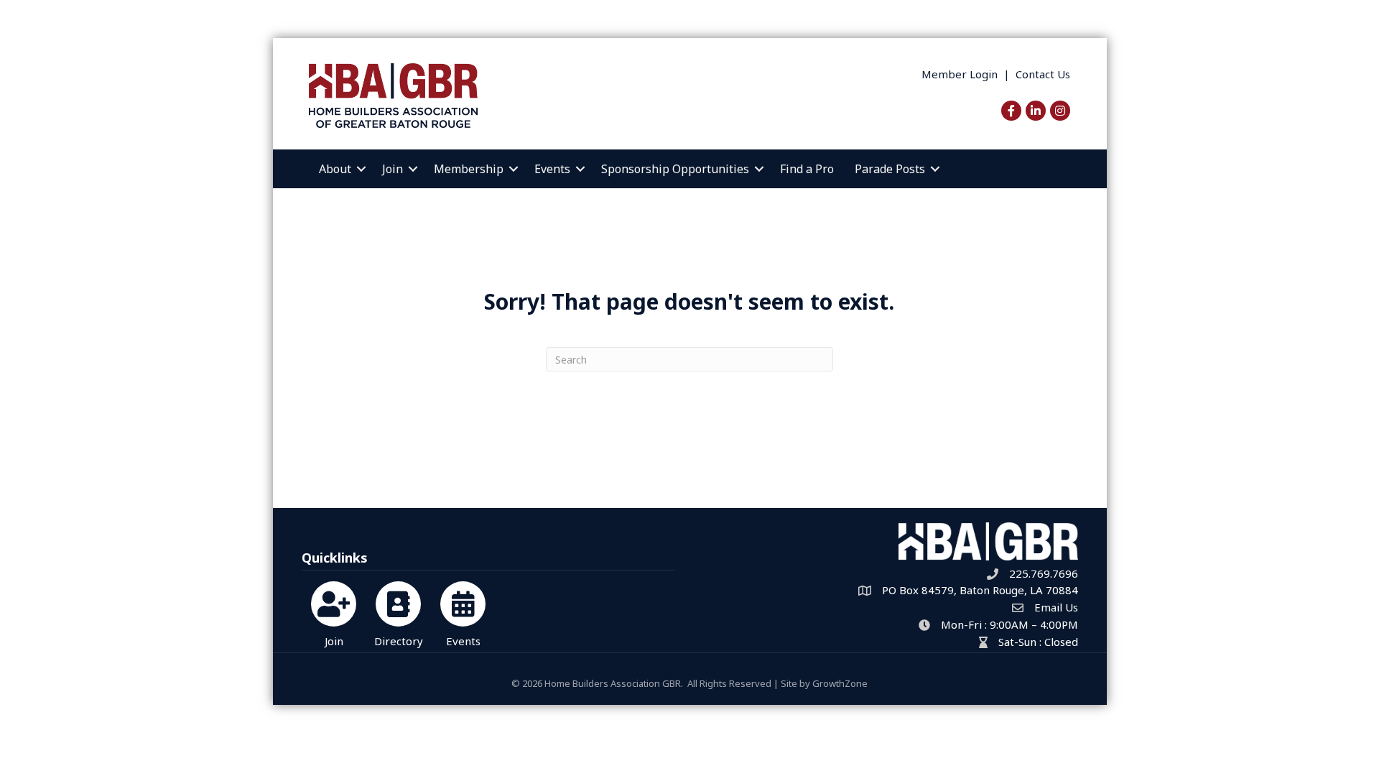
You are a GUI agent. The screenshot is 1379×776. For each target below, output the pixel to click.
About (335, 169)
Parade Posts (890, 169)
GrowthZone (840, 683)
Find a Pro (807, 169)
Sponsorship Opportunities (675, 169)
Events (552, 169)
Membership (468, 169)
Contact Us (1043, 74)
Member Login (959, 74)
